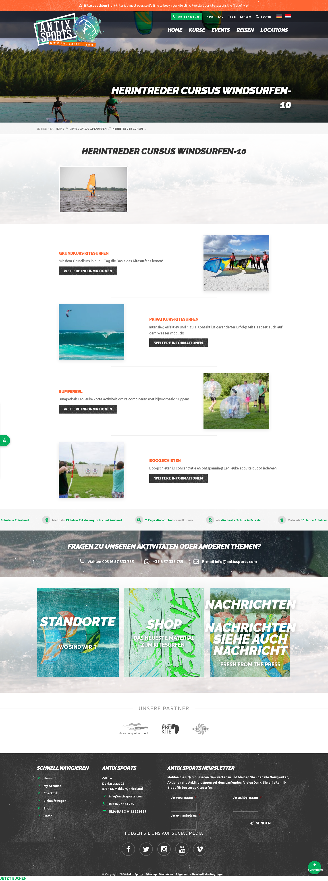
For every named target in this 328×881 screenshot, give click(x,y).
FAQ (221, 16)
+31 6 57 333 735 (168, 561)
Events (221, 30)
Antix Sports (134, 874)
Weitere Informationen (88, 271)
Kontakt (245, 16)
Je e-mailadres (185, 815)
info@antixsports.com (126, 796)
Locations (274, 30)
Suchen (265, 16)
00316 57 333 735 (188, 16)
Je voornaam (184, 797)
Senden (263, 823)
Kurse (197, 30)
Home (175, 30)
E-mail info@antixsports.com (229, 561)
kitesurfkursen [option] (169, 520)
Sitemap (151, 874)
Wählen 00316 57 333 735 (110, 561)
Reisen (245, 30)
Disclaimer (166, 874)
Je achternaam (247, 797)
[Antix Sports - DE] (69, 29)
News (210, 16)
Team (232, 16)
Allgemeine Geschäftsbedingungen (200, 874)
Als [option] (239, 520)
